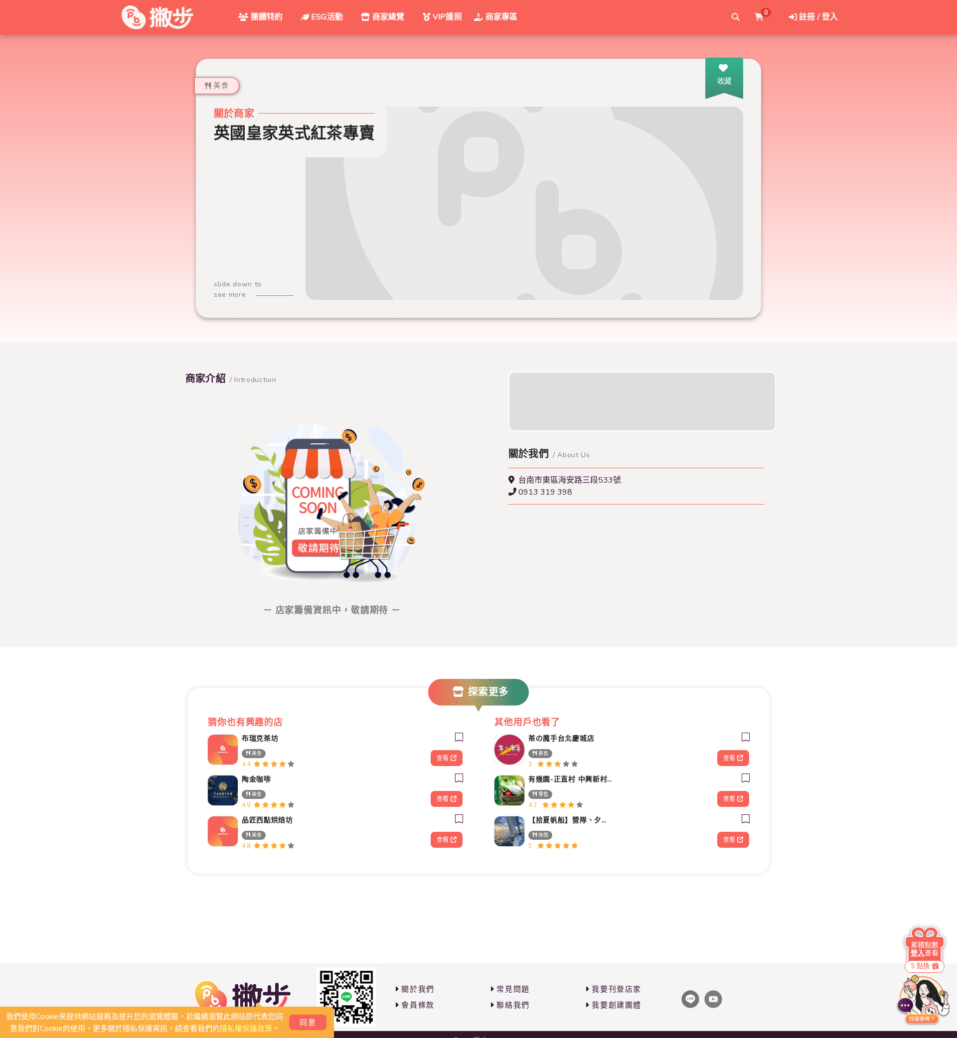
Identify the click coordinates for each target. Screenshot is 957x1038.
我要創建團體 (616, 1005)
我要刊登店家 (616, 989)
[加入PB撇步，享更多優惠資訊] (346, 997)
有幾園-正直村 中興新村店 (570, 779)
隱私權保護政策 (246, 1029)
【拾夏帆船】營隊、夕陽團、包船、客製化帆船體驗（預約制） (570, 820)
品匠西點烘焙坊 (267, 820)
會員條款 (417, 1005)
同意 (308, 1023)
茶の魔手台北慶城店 (561, 738)
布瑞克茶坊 (260, 738)
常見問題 (512, 989)
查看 (443, 758)
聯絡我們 (512, 1005)
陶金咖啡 (256, 779)
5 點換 (920, 966)
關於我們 (417, 989)
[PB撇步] (157, 17)
